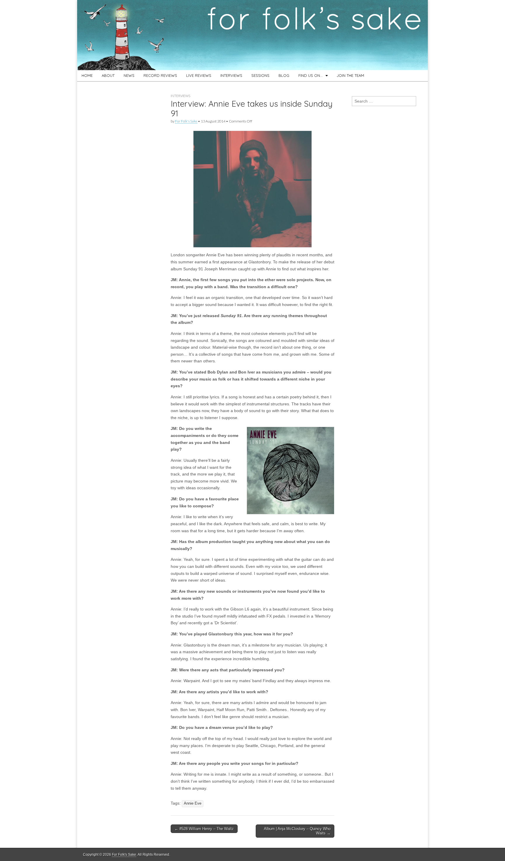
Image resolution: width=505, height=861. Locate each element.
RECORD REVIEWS (160, 75)
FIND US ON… (310, 75)
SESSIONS (260, 75)
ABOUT (108, 75)
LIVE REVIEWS (198, 75)
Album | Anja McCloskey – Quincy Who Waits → (297, 831)
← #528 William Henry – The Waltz (204, 829)
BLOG (284, 75)
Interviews (180, 96)
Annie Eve (192, 803)
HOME (87, 75)
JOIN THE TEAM (350, 75)
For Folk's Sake (186, 121)
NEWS (129, 75)
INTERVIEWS (231, 75)
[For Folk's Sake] (252, 35)
